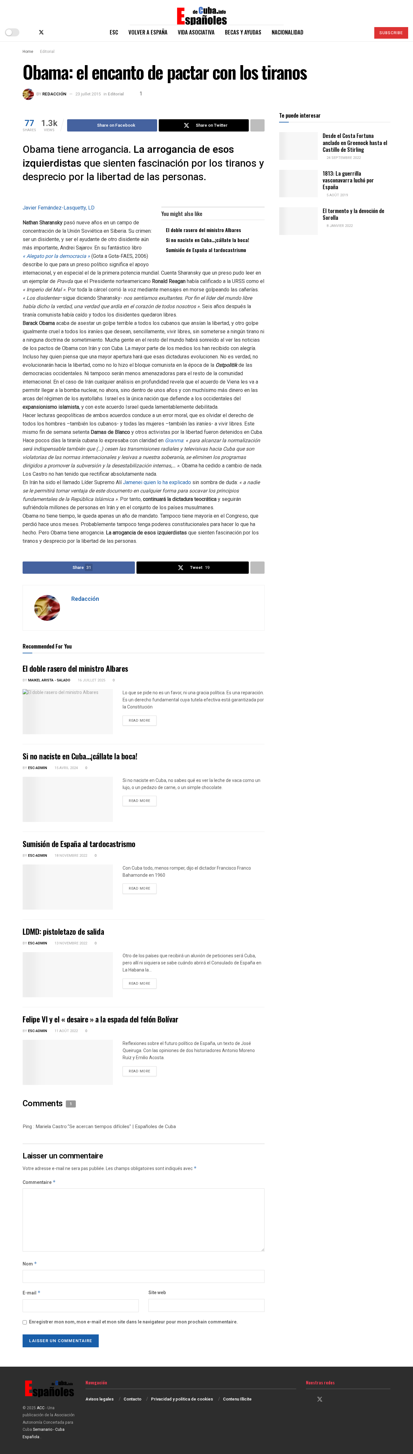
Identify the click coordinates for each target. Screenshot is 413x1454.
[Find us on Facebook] (30, 32)
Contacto (132, 1399)
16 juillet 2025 (91, 680)
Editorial (47, 51)
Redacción (54, 94)
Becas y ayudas (243, 32)
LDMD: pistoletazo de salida (63, 931)
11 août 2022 (66, 1031)
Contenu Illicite (237, 1399)
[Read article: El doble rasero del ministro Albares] (68, 711)
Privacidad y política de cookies (182, 1399)
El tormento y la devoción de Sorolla (353, 214)
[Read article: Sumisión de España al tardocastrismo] (68, 887)
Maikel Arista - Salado (49, 680)
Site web (157, 1292)
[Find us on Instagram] (52, 32)
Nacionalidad (287, 32)
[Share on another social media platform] (257, 125)
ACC (41, 1408)
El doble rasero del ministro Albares (203, 229)
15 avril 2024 (66, 768)
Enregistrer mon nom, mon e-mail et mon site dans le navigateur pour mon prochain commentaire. (133, 1322)
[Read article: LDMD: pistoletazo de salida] (68, 974)
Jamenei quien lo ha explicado (157, 482)
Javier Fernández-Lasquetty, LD (59, 208)
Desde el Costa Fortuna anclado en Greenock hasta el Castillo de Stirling (355, 142)
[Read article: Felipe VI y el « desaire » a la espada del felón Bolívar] (68, 1062)
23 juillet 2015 (88, 94)
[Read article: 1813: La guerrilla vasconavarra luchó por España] (298, 184)
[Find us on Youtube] (63, 32)
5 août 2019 (337, 195)
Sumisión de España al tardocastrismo (206, 249)
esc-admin (37, 768)
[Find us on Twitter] (41, 32)
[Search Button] (362, 32)
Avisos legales (100, 1399)
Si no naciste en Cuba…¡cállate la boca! (207, 239)
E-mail (32, 1293)
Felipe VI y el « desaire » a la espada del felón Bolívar (100, 1019)
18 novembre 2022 (70, 855)
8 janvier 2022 (339, 226)
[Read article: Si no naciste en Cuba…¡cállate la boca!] (68, 799)
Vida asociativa (196, 32)
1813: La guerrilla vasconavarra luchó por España (348, 180)
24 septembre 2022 (343, 158)
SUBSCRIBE (391, 33)
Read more (142, 720)
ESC (114, 32)
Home (28, 51)
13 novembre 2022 (70, 943)
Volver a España (147, 32)
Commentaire (39, 1182)
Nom (30, 1264)
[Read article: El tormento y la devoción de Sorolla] (298, 221)
